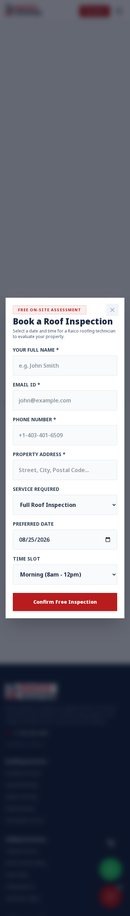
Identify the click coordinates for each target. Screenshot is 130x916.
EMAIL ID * (26, 384)
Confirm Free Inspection (65, 601)
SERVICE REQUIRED (36, 489)
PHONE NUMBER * (34, 419)
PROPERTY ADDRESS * (39, 454)
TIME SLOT (26, 558)
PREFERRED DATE (33, 523)
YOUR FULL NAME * (36, 349)
